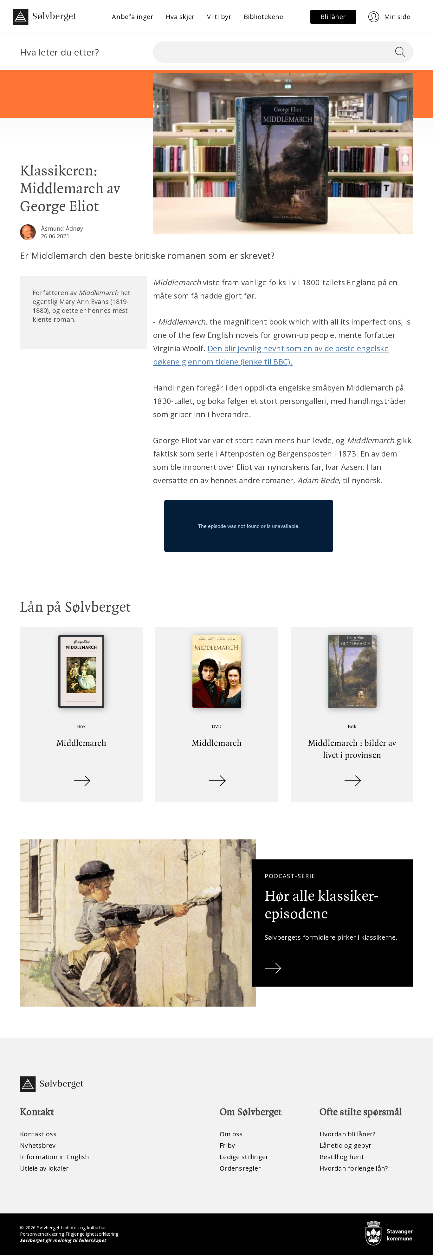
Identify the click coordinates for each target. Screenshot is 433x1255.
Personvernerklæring (42, 1234)
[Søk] (403, 52)
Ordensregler (240, 1168)
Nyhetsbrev (38, 1145)
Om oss (231, 1134)
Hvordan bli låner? (348, 1134)
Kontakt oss (38, 1134)
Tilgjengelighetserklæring (91, 1234)
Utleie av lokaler (44, 1168)
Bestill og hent (342, 1157)
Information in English (54, 1157)
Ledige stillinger (244, 1157)
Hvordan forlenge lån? (354, 1168)
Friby (227, 1145)
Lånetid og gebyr (346, 1145)
